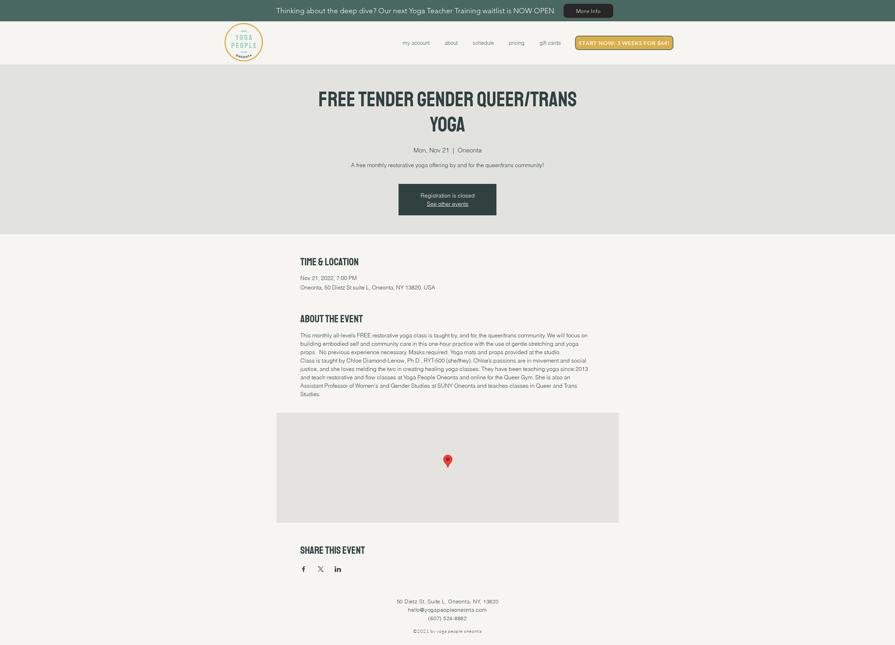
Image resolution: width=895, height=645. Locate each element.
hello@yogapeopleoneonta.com (447, 610)
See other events (447, 203)
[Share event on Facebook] (303, 569)
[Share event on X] (320, 569)
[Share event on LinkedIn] (338, 569)
